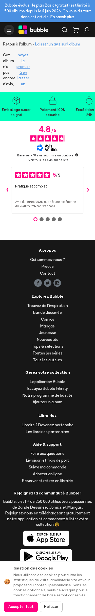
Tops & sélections (48, 346)
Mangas (47, 326)
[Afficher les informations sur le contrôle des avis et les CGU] (77, 155)
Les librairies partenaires (47, 431)
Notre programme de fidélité (47, 395)
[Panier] (76, 30)
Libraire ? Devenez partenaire (47, 424)
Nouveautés (47, 339)
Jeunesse (47, 332)
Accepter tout (20, 606)
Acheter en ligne (47, 473)
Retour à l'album (17, 44)
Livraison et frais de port (47, 460)
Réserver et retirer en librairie (47, 480)
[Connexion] (87, 30)
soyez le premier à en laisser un (23, 69)
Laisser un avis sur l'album (57, 44)
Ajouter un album (47, 401)
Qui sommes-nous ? (47, 259)
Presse (48, 266)
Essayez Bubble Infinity (47, 388)
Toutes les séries (47, 353)
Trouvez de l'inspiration (47, 305)
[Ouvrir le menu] (9, 30)
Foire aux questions (47, 453)
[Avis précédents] (7, 190)
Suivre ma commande (47, 467)
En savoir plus (62, 16)
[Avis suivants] (87, 190)
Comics (47, 319)
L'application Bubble (47, 381)
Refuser (51, 606)
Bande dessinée (47, 312)
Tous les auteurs (47, 360)
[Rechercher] (65, 30)
